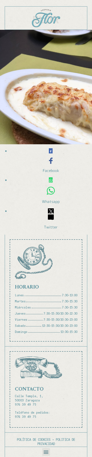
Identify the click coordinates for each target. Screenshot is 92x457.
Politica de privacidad (56, 441)
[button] (46, 452)
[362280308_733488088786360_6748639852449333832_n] (46, 87)
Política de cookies (33, 439)
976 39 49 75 (25, 404)
